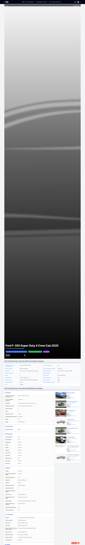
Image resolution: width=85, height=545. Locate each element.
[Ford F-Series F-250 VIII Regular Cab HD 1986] (60, 457)
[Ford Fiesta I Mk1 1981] (60, 395)
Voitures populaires (56, 1)
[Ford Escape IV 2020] (60, 439)
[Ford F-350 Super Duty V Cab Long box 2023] (60, 448)
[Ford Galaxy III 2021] (60, 422)
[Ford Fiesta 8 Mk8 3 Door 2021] (60, 404)
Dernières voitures (42, 1)
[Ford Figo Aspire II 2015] (60, 413)
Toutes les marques (29, 1)
